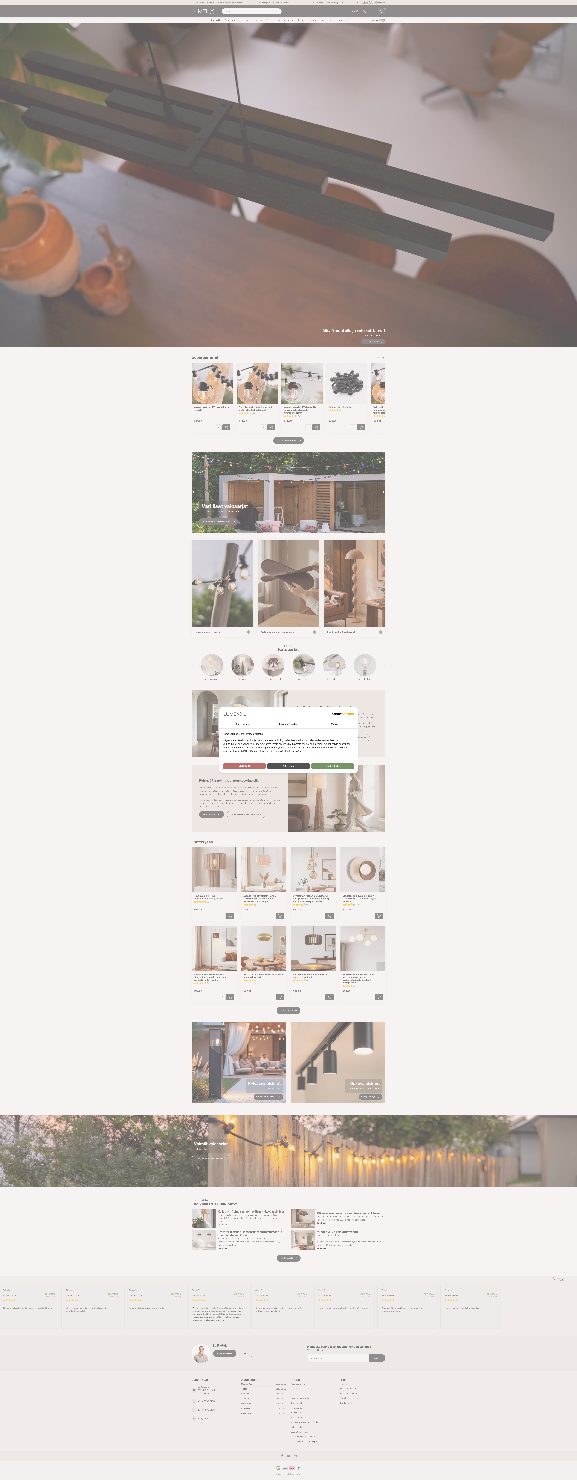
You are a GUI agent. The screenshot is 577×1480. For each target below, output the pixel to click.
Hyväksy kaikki (332, 766)
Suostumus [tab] (242, 724)
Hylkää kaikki (244, 766)
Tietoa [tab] (334, 724)
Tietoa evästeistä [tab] (288, 724)
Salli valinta (289, 766)
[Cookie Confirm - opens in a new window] (342, 714)
